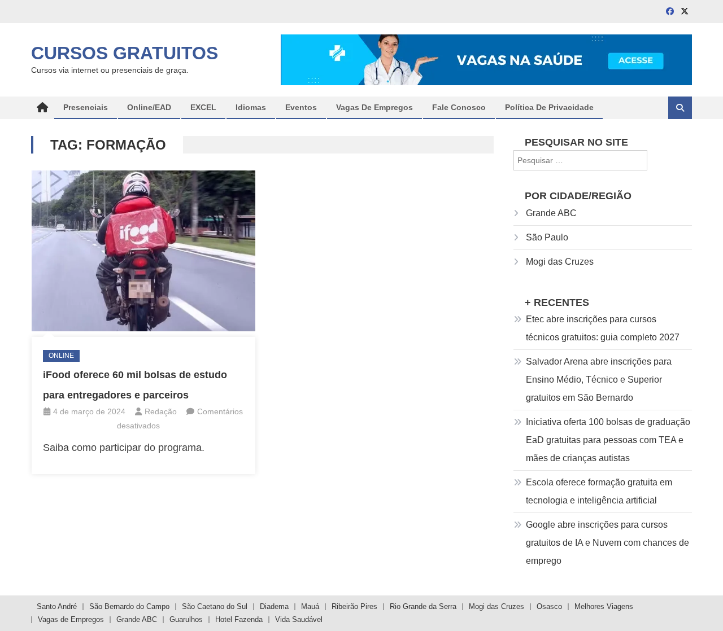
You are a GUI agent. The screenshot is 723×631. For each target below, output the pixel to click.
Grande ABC (551, 213)
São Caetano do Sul (214, 606)
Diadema (274, 606)
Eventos (301, 107)
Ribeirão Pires (354, 606)
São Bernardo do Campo (129, 606)
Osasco (549, 606)
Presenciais (85, 107)
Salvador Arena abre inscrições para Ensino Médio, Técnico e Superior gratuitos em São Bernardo (599, 379)
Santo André (57, 606)
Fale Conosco (459, 107)
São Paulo (547, 237)
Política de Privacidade (549, 107)
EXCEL (203, 107)
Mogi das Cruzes (560, 261)
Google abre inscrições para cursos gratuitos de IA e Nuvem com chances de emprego (607, 543)
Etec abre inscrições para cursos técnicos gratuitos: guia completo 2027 (603, 328)
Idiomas (251, 107)
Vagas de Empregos (374, 107)
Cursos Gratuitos (124, 53)
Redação (161, 411)
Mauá (310, 606)
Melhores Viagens (603, 606)
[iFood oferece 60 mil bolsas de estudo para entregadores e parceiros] (143, 250)
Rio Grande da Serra (423, 606)
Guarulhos (186, 619)
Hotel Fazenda (239, 619)
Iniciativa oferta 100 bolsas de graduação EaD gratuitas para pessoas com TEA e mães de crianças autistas (608, 440)
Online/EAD (149, 107)
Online (61, 356)
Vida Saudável (299, 619)
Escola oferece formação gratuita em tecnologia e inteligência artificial (599, 491)
